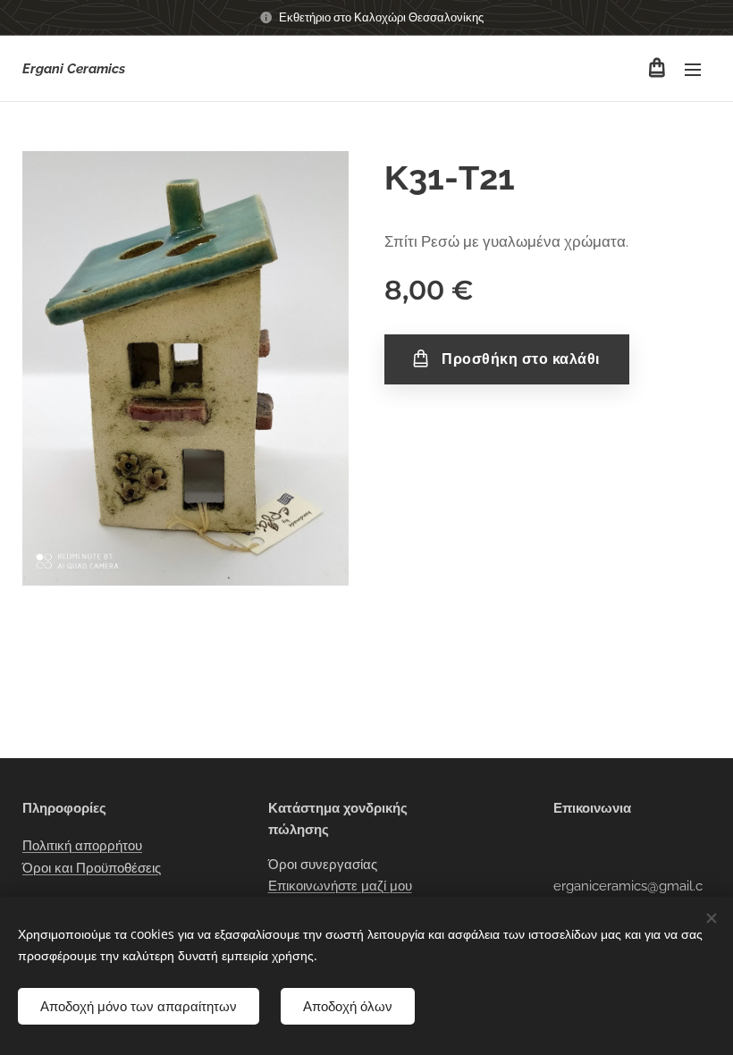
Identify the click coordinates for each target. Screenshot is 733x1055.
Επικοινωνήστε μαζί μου (340, 886)
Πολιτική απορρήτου (82, 846)
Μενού (693, 69)
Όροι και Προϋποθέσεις (91, 868)
